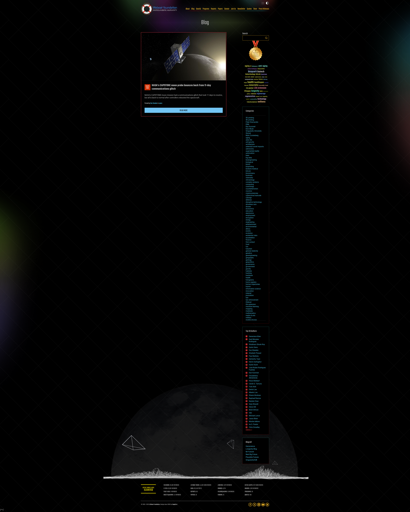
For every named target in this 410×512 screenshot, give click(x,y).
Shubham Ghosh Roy (257, 344)
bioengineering (251, 160)
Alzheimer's (255, 66)
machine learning (252, 306)
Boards (198, 9)
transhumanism (252, 102)
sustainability (253, 99)
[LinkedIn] (259, 504)
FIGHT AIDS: (167, 491)
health (250, 82)
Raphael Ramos (255, 398)
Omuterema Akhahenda (253, 377)
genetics (249, 253)
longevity (255, 91)
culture (263, 77)
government (250, 267)
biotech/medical (252, 169)
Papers (220, 9)
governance (250, 264)
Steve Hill (252, 407)
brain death (247, 77)
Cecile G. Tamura (255, 384)
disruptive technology (254, 202)
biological (249, 162)
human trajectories (253, 284)
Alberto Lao (253, 392)
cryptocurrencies (252, 193)
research (258, 96)
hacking (249, 273)
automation (250, 153)
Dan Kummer (254, 373)
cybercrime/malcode (253, 195)
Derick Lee (253, 389)
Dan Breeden (153, 103)
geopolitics (250, 262)
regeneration (250, 96)
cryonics (249, 191)
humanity (266, 82)
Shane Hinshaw (255, 395)
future (261, 79)
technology (261, 99)
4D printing (250, 120)
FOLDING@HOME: (222, 491)
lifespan (247, 91)
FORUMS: (220, 495)
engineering (250, 222)
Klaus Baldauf (254, 381)
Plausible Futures (252, 457)
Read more (184, 110)
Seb (250, 413)
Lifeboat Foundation (154, 504)
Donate (226, 9)
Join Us (233, 9)
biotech (260, 71)
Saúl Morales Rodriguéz (254, 340)
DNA (247, 124)
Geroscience (250, 446)
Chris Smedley (254, 427)
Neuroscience (265, 91)
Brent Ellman (253, 410)
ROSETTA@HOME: (168, 495)
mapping (249, 309)
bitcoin (258, 74)
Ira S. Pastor (253, 424)
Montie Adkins (254, 421)
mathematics (251, 313)
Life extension (260, 88)
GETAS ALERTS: (249, 485)
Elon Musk (250, 129)
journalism (250, 295)
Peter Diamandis (252, 122)
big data (249, 158)
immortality (253, 85)
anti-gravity (250, 142)
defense (249, 200)
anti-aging (262, 66)
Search (266, 37)
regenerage (261, 94)
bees (247, 155)
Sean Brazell (253, 404)
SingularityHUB (251, 460)
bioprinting (250, 167)
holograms (250, 280)
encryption (250, 218)
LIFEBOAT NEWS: (195, 485)
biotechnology (250, 74)
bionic (248, 164)
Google (245, 82)
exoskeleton (250, 238)
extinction (256, 79)
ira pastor (250, 88)
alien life (249, 140)
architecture (250, 144)
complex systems (252, 182)
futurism (265, 79)
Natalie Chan (254, 401)
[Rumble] (267, 504)
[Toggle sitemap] (262, 3)
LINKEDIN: (220, 485)
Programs (206, 9)
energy (248, 220)
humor (248, 286)
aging (247, 66)
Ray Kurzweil (250, 127)
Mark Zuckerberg (252, 135)
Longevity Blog (251, 449)
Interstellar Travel (263, 85)
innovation (250, 291)
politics (248, 94)
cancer (252, 77)
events (248, 231)
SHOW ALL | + (249, 430)
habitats (249, 271)
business (249, 175)
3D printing (250, 118)
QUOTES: (247, 495)
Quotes (249, 9)
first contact (250, 242)
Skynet (248, 133)
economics (250, 209)
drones (248, 207)
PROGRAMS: (248, 491)
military (248, 318)
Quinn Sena (253, 347)
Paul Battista (254, 356)
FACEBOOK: (167, 485)
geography (250, 258)
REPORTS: (193, 491)
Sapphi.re (174, 504)
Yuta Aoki (252, 387)
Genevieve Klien (255, 336)
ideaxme (246, 85)
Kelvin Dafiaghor (255, 362)
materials (249, 311)
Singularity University (254, 131)
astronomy (250, 149)
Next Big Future (251, 454)
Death (266, 77)
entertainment (251, 224)
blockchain (264, 74)
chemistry (249, 178)
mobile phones (251, 320)
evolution (249, 233)
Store (255, 9)
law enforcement (252, 300)
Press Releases (264, 9)
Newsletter (241, 9)
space (160, 103)
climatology (250, 180)
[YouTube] (263, 504)
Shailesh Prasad (255, 353)
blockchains (250, 173)
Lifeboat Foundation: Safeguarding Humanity (159, 9)
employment (250, 215)
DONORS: (220, 488)
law (247, 298)
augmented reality (252, 151)
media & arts (250, 315)
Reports (213, 9)
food (247, 244)
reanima (253, 94)
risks (261, 96)
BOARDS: (247, 488)
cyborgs (249, 198)
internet (248, 293)
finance (248, 240)
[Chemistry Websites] (255, 51)
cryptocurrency (258, 77)
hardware (249, 275)
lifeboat (248, 302)
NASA (261, 91)
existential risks (249, 79)
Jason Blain (253, 419)
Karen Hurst (253, 365)
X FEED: (166, 488)
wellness (261, 101)
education (249, 211)
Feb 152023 (147, 87)
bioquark (252, 71)
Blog (192, 9)
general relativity (252, 251)
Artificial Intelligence (252, 69)
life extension (251, 304)
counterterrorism (252, 189)
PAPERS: (193, 495)
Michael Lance (254, 416)
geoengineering (251, 255)
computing (250, 184)
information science (253, 289)
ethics (248, 229)
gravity (248, 269)
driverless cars (251, 204)
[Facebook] (250, 504)
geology (249, 260)
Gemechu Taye (254, 359)
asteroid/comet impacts (255, 147)
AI (250, 66)
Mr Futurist (250, 452)
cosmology (250, 186)
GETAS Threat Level (148, 489)
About (188, 9)
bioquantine (261, 69)
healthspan (259, 82)
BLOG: (192, 488)
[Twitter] (254, 504)
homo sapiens (251, 282)
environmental (251, 227)
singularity (265, 96)
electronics (250, 213)
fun (247, 247)
